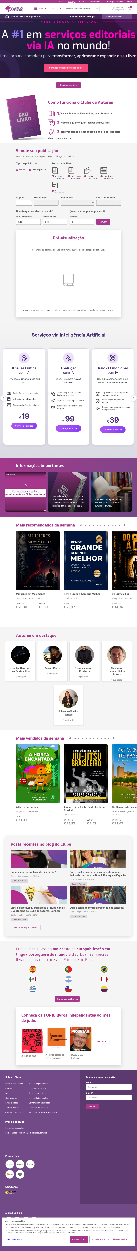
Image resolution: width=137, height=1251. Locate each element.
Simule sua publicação (67, 999)
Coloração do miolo (105, 197)
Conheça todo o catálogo (82, 16)
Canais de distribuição (38, 1107)
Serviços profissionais (38, 1093)
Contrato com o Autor (15, 1112)
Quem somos (11, 1098)
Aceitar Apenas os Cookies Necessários (110, 1239)
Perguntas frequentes (14, 1128)
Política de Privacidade (15, 1239)
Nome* (89, 1082)
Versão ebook (49, 216)
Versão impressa (24, 216)
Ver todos (101, 1041)
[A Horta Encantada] (38, 773)
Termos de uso (12, 1107)
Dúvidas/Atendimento (14, 1083)
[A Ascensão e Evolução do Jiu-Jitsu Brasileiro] (86, 773)
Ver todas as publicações (25, 927)
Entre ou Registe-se (120, 9)
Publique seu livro (115, 1)
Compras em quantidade (39, 1102)
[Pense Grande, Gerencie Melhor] (86, 560)
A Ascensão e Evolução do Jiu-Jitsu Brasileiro (84, 809)
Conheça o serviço (25, 429)
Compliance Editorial (37, 1088)
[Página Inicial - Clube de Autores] (14, 9)
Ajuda (129, 1)
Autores (8, 1088)
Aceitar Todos (78, 1239)
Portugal (71, 1)
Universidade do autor (38, 1098)
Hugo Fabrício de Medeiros (27, 811)
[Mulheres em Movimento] (38, 560)
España (82, 1)
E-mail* (89, 1093)
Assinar (92, 1106)
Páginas (20, 197)
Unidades (74, 216)
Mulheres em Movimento (30, 594)
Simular (103, 222)
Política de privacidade (38, 1083)
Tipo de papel (40, 197)
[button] (3, 398)
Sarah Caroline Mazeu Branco (29, 598)
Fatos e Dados (11, 1102)
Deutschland (94, 1)
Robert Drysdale (71, 814)
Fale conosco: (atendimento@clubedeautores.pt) (26, 1132)
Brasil (61, 1)
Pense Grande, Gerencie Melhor (82, 594)
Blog (7, 1093)
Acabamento (67, 197)
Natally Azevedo (71, 598)
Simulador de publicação (43, 1112)
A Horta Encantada (27, 807)
